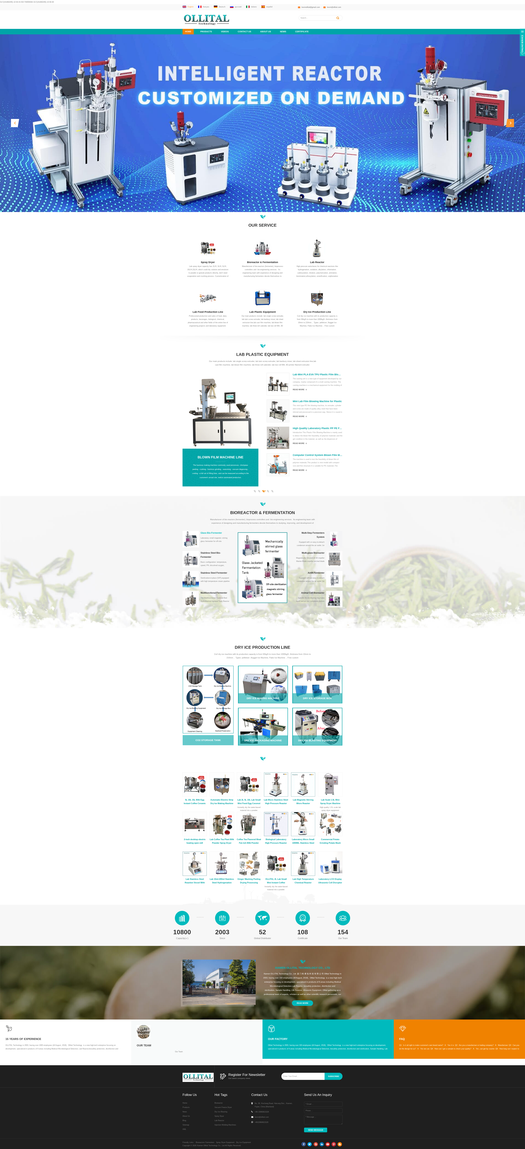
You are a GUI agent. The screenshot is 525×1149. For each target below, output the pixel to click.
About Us (186, 1116)
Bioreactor (219, 1103)
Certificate (302, 31)
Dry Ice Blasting (221, 1112)
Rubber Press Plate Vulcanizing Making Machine (210, 374)
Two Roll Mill (273, 441)
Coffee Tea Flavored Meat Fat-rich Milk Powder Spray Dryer (249, 841)
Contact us (244, 31)
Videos (225, 31)
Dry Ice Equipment (243, 1142)
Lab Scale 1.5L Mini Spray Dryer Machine (330, 802)
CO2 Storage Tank (206, 697)
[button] (15, 123)
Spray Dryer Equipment (225, 1142)
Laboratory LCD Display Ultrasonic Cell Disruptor (330, 881)
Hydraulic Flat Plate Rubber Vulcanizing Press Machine (210, 401)
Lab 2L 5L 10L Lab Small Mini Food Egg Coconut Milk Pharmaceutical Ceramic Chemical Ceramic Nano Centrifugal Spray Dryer (249, 802)
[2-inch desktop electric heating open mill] (330, 384)
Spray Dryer (208, 262)
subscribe (333, 1076)
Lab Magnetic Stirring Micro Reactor (303, 802)
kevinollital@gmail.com (311, 7)
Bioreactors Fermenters (205, 1142)
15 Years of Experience (23, 1038)
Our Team (144, 1045)
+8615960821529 (261, 1122)
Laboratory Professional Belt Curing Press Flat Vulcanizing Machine (210, 428)
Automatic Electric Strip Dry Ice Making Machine (221, 802)
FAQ (402, 1038)
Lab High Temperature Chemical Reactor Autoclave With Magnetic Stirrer (303, 881)
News (283, 31)
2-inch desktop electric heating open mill (194, 841)
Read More (191, 389)
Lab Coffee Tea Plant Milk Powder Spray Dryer (222, 841)
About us (265, 31)
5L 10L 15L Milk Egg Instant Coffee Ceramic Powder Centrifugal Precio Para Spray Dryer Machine (194, 802)
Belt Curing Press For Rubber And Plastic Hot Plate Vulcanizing (210, 455)
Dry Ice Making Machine (263, 676)
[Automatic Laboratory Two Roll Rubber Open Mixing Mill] (330, 437)
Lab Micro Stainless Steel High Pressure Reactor (276, 802)
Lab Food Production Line (208, 312)
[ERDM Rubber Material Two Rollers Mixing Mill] (330, 464)
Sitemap (186, 1125)
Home (188, 31)
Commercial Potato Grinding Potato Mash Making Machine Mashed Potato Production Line (330, 841)
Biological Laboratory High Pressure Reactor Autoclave (276, 841)
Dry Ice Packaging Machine (263, 718)
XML (184, 1129)
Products (206, 31)
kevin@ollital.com (334, 7)
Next (184, 486)
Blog (184, 1120)
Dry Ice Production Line (317, 312)
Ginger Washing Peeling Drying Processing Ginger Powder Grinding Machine (249, 881)
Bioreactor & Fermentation (262, 262)
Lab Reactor (317, 262)
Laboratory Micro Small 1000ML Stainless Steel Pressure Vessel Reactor (303, 841)
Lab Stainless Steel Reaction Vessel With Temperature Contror (195, 881)
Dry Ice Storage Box (317, 677)
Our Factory (278, 1038)
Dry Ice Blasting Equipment (317, 718)
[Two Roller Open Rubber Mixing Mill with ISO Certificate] (330, 411)
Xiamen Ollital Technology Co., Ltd (302, 967)
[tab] (207, 539)
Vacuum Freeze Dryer (223, 1107)
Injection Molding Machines (225, 1125)
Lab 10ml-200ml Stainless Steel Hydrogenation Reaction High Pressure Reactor (222, 881)
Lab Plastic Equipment (262, 312)
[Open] (522, 42)
